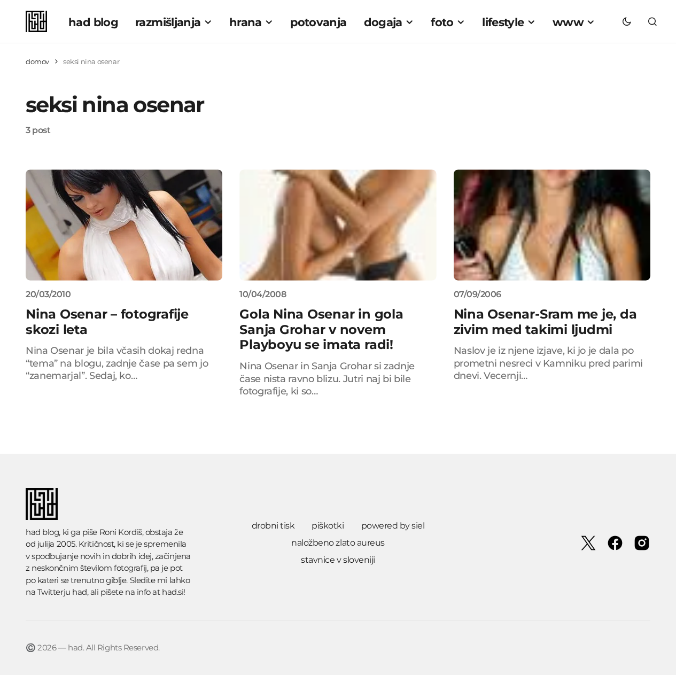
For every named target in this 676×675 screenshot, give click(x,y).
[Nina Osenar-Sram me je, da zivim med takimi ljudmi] (552, 224)
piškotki (328, 526)
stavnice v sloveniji (338, 560)
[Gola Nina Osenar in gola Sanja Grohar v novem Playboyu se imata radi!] (337, 224)
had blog (42, 532)
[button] (627, 21)
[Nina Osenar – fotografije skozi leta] (124, 224)
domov (37, 61)
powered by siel (393, 526)
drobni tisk (273, 526)
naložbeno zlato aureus (337, 543)
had (79, 592)
